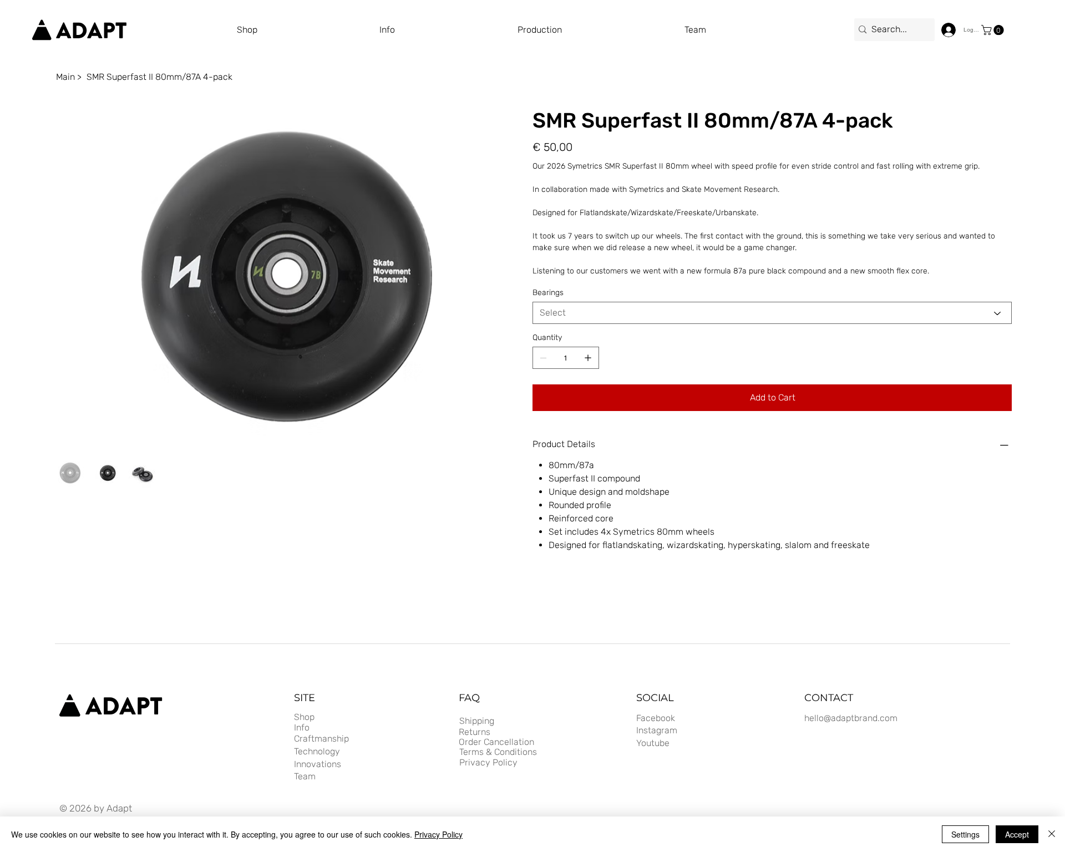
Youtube (653, 743)
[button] (601, 29)
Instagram (656, 730)
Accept (1017, 834)
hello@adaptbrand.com (850, 718)
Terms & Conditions (498, 752)
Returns (474, 732)
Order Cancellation (496, 742)
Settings (965, 834)
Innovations (317, 764)
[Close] (1051, 834)
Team (305, 776)
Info (302, 727)
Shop (304, 717)
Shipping (476, 721)
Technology (317, 751)
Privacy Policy (488, 762)
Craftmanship (321, 738)
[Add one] (588, 358)
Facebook (655, 718)
